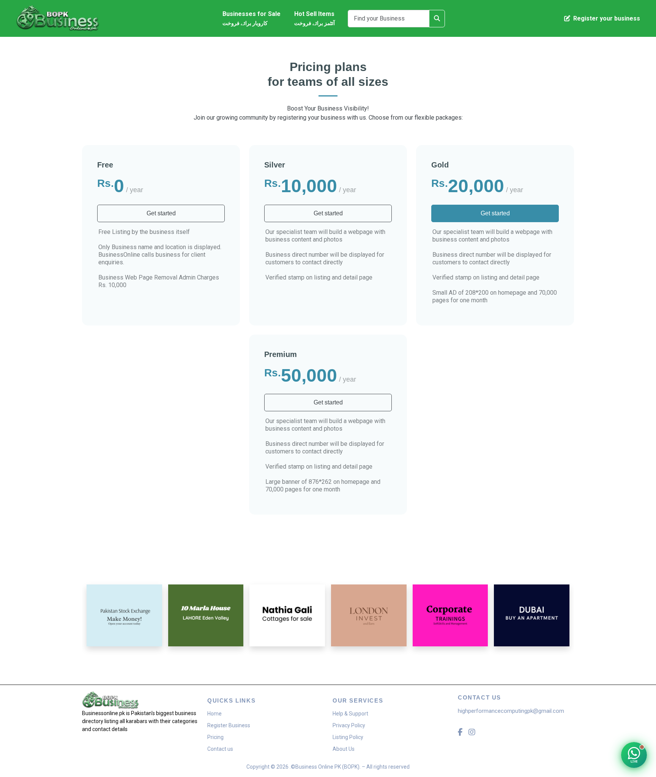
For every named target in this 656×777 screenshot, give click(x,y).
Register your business (606, 18)
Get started (161, 213)
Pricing (215, 737)
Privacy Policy (349, 725)
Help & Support (350, 714)
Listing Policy (348, 737)
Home (214, 714)
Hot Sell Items (314, 18)
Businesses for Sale (251, 18)
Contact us (220, 749)
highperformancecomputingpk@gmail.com (511, 711)
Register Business (228, 725)
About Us (344, 749)
